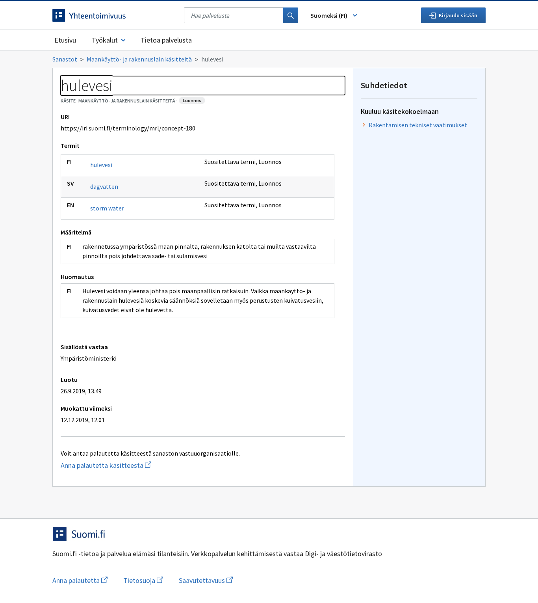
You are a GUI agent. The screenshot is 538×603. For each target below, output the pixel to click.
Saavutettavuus (206, 580)
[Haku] (290, 15)
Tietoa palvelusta (166, 40)
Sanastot (64, 59)
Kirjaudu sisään (458, 15)
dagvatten (104, 186)
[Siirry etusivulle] (114, 15)
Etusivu (65, 40)
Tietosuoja (143, 580)
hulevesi (101, 165)
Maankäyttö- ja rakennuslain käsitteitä (139, 59)
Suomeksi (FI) (328, 15)
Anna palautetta (80, 580)
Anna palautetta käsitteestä (143, 465)
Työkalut (105, 40)
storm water (107, 208)
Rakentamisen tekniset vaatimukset (418, 125)
